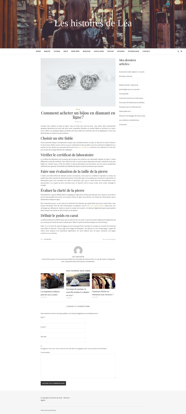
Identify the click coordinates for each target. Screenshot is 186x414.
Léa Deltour (48, 239)
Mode (38, 51)
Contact (146, 51)
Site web (43, 336)
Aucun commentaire (109, 239)
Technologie (133, 51)
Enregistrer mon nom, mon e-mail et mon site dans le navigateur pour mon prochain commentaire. (74, 348)
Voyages (120, 51)
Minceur (86, 51)
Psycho (110, 51)
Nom (43, 317)
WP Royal (53, 410)
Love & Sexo (99, 51)
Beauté (47, 51)
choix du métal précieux (95, 206)
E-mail (43, 327)
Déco (66, 51)
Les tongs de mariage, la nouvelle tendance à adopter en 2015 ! (77, 292)
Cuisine (57, 51)
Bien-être (75, 51)
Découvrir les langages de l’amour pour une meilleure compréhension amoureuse (132, 120)
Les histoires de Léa (93, 23)
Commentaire (45, 352)
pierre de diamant (83, 147)
